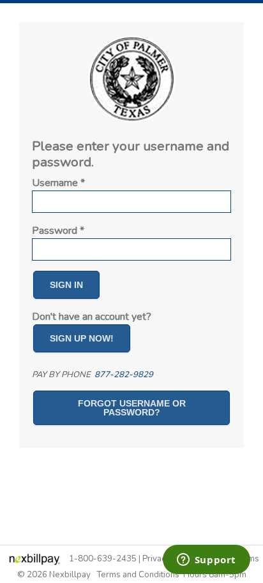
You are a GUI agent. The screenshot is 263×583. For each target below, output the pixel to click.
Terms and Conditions (137, 574)
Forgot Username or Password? (132, 407)
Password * (58, 231)
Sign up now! (82, 338)
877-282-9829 (123, 374)
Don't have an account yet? (91, 317)
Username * (58, 183)
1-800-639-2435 (103, 559)
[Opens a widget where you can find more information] (206, 561)
